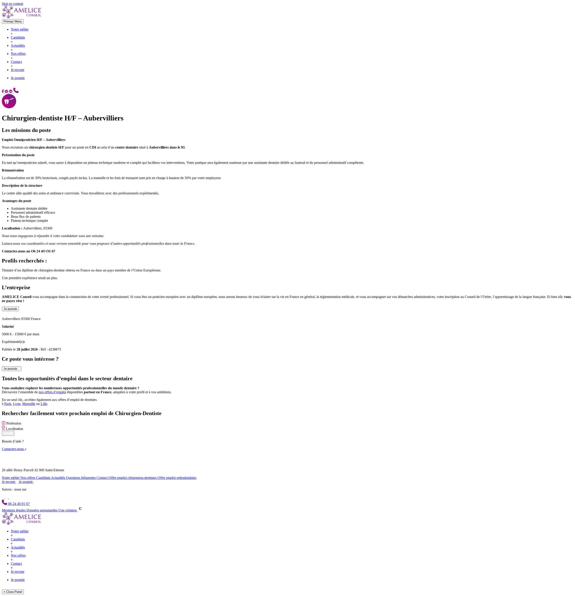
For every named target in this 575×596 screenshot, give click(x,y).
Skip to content (12, 4)
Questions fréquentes (81, 478)
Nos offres (18, 54)
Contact (16, 62)
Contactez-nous (13, 449)
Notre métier (20, 29)
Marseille (28, 404)
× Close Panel (13, 592)
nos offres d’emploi (52, 392)
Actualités (18, 45)
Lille (44, 404)
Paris (7, 404)
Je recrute (17, 70)
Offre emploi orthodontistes (176, 478)
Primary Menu (13, 21)
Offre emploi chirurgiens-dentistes (132, 478)
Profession (13, 423)
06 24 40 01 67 (18, 504)
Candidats (18, 37)
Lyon (16, 404)
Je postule (18, 78)
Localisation (14, 429)
